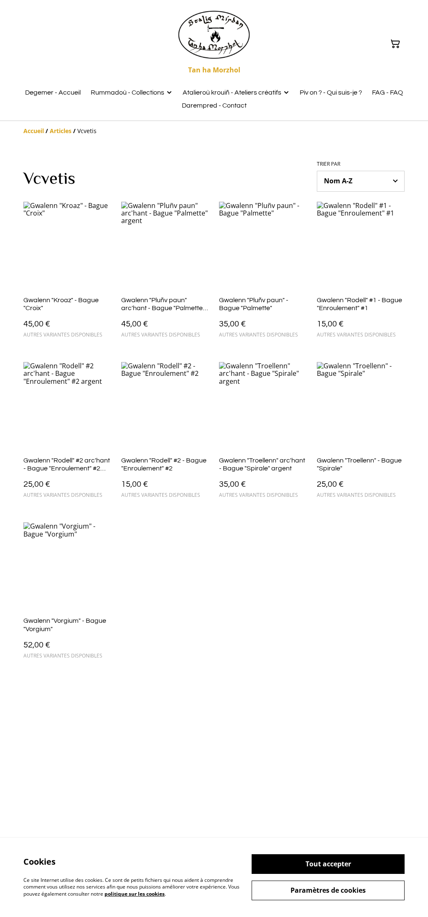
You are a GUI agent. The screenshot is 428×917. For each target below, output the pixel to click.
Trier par (328, 164)
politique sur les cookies (134, 893)
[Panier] (395, 44)
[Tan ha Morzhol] (214, 34)
